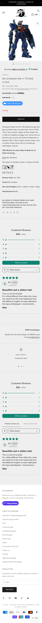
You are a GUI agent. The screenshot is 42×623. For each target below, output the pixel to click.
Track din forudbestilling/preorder (14, 515)
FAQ (4, 523)
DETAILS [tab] (7, 172)
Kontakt (5, 554)
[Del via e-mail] (17, 212)
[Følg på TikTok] (22, 598)
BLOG (4, 542)
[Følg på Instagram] (9, 598)
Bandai (5, 75)
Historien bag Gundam (10, 519)
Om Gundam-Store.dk (10, 546)
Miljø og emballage (9, 558)
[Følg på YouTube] (15, 598)
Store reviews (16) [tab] (30, 424)
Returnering (6, 539)
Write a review (21, 262)
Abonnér (9, 589)
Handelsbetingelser (9, 531)
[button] (21, 240)
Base (4, 157)
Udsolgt (21, 119)
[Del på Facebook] (8, 212)
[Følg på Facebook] (3, 598)
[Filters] (4, 269)
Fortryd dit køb (7, 527)
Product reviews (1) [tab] (12, 424)
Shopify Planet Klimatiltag (11, 562)
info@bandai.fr (34, 337)
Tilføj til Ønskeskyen (14, 103)
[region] (21, 355)
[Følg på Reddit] (28, 598)
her (13, 153)
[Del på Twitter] (11, 212)
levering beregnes (23, 89)
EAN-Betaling (7, 535)
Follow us (6, 550)
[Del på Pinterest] (14, 212)
